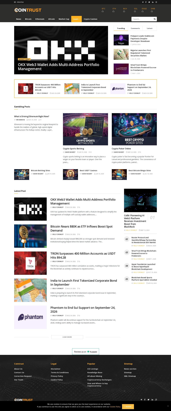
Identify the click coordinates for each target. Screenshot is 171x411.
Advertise (20, 2)
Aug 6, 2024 (152, 246)
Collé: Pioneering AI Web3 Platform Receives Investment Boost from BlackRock (135, 221)
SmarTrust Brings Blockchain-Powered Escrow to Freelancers (143, 67)
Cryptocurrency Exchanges (99, 380)
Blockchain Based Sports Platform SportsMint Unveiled (144, 278)
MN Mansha (20, 120)
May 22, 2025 (131, 152)
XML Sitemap (130, 376)
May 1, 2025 (152, 259)
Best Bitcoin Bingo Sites (140, 170)
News (18, 19)
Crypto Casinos (90, 19)
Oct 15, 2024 (152, 272)
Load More (67, 337)
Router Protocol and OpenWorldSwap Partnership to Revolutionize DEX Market (144, 240)
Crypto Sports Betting (73, 148)
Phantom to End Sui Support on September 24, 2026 (139, 87)
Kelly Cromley (42, 93)
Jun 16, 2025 (99, 174)
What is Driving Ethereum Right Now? (31, 116)
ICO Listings (92, 369)
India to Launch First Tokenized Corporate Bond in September (93, 87)
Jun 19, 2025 (82, 152)
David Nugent (70, 152)
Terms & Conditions (60, 372)
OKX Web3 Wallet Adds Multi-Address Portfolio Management (58, 66)
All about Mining (94, 376)
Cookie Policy (57, 380)
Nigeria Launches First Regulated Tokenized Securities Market (141, 53)
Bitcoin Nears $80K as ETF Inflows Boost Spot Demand (81, 228)
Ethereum (39, 19)
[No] (168, 406)
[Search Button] (155, 19)
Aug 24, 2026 (55, 93)
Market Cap (64, 19)
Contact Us (19, 372)
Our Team (18, 380)
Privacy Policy (57, 376)
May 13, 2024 (144, 230)
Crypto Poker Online (121, 148)
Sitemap (128, 372)
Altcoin (51, 19)
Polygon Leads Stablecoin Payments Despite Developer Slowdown (142, 38)
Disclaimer (55, 369)
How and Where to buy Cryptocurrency (97, 384)
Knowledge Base (94, 372)
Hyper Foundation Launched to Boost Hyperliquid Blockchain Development (143, 266)
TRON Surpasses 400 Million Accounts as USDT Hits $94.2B (47, 87)
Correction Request (23, 376)
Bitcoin (28, 19)
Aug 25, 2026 (71, 207)
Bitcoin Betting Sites (40, 170)
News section (130, 369)
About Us (18, 369)
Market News (24, 59)
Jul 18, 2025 (148, 174)
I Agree (128, 406)
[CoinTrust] (23, 400)
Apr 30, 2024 (152, 283)
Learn (75, 19)
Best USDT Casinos (88, 170)
